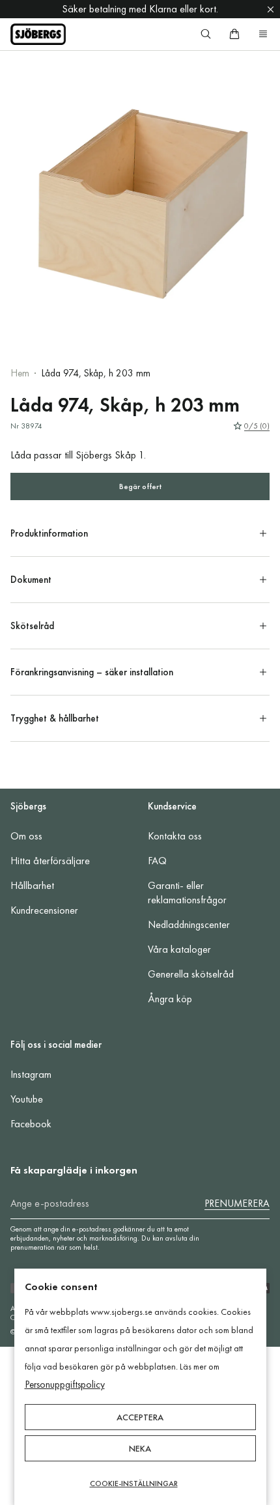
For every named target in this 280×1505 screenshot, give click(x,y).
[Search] (205, 33)
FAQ (157, 860)
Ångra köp (170, 999)
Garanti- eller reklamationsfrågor (187, 893)
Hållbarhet (32, 885)
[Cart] (234, 33)
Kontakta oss (175, 836)
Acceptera (140, 1417)
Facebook (30, 1124)
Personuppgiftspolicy (65, 1384)
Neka (140, 1448)
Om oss (26, 836)
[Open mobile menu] (263, 33)
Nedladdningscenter (189, 924)
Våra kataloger (179, 949)
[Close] (270, 9)
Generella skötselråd (191, 974)
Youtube (26, 1099)
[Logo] (38, 34)
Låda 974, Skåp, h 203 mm (95, 373)
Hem (19, 373)
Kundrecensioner (44, 910)
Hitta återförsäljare (50, 860)
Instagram (30, 1074)
